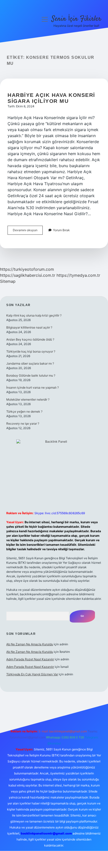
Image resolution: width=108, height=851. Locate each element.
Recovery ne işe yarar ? (22, 423)
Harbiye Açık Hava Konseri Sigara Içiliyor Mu (51, 98)
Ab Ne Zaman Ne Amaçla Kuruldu (29, 644)
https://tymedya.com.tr (78, 275)
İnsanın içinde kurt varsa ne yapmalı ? (32, 387)
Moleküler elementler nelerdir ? (27, 399)
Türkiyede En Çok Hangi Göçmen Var (32, 674)
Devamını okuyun (28, 231)
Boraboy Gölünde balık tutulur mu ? (30, 375)
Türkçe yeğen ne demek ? (24, 411)
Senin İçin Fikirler (76, 19)
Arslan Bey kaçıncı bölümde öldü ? (30, 339)
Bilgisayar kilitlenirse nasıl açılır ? (29, 327)
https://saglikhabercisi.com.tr (27, 275)
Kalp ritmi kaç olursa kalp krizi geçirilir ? (34, 315)
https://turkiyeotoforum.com (27, 269)
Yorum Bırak (61, 230)
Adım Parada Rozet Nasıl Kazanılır (30, 659)
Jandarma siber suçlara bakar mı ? (30, 363)
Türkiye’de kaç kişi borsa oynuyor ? (30, 351)
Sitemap (8, 281)
